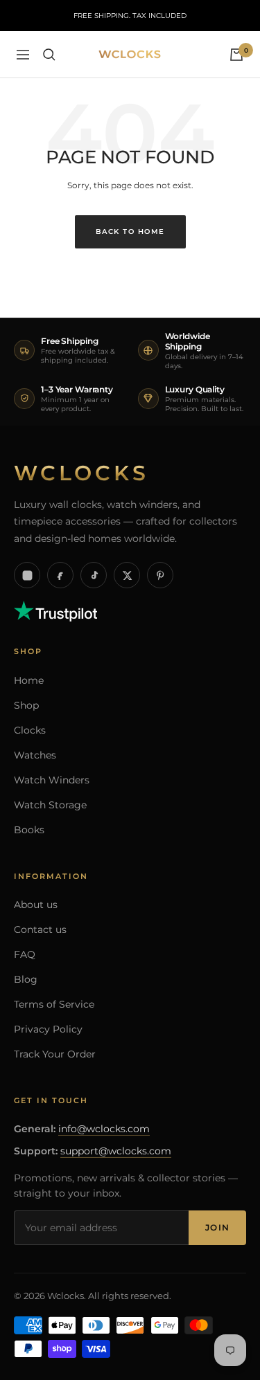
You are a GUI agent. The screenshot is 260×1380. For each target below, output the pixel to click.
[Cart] (236, 54)
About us (36, 904)
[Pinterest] (160, 575)
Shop (26, 705)
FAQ (24, 954)
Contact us (40, 929)
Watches (35, 755)
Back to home (130, 231)
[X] (127, 575)
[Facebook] (60, 575)
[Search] (49, 54)
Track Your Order (55, 1054)
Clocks (30, 730)
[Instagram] (27, 575)
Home (29, 680)
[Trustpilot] (55, 607)
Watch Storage (50, 805)
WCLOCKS (81, 473)
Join (217, 1227)
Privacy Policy (48, 1029)
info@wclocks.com (104, 1129)
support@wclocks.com (115, 1151)
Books (29, 830)
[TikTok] (93, 575)
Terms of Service (54, 1004)
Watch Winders (51, 780)
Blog (25, 979)
